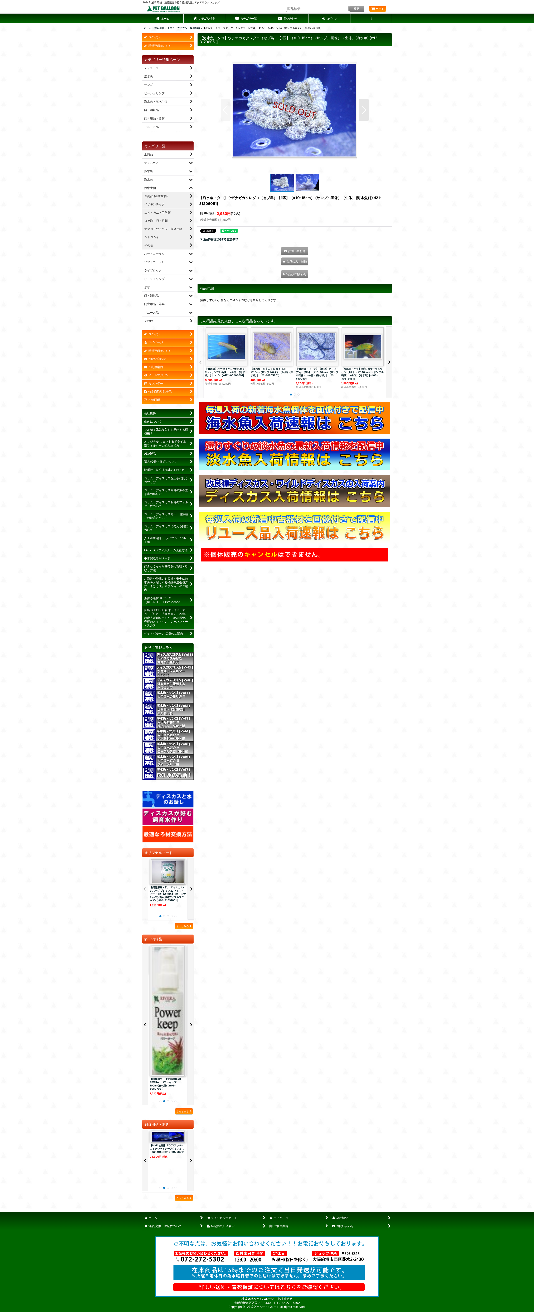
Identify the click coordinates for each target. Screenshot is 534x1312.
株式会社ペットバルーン (258, 1299)
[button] (204, 18)
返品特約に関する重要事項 (220, 239)
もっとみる (182, 926)
